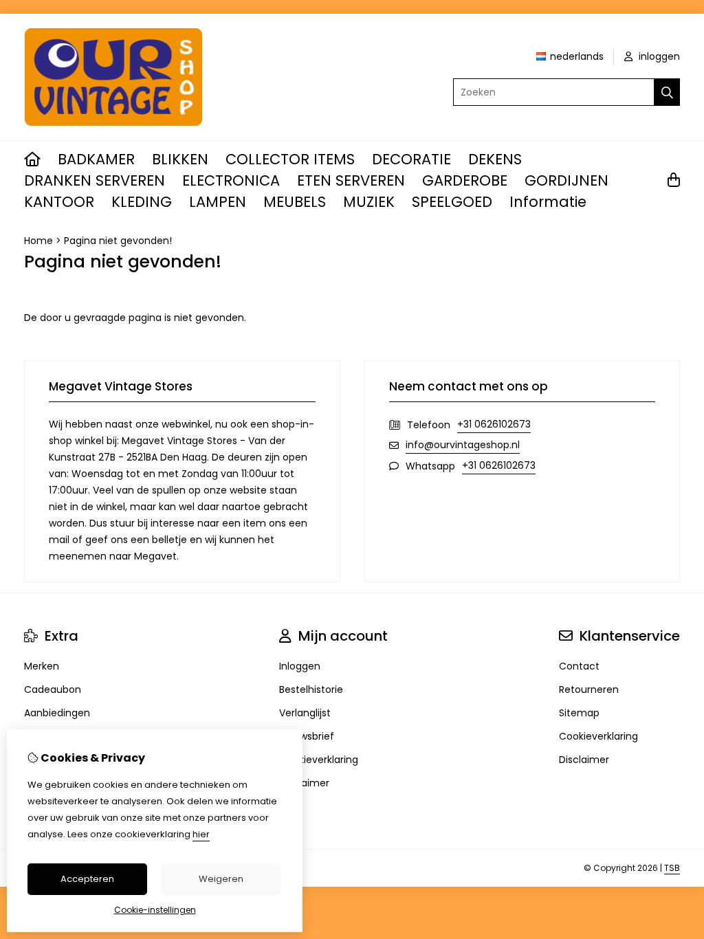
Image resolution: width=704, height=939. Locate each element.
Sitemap (579, 713)
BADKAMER (96, 159)
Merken (41, 666)
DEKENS (495, 159)
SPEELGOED (452, 202)
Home (38, 240)
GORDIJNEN (566, 180)
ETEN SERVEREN (351, 180)
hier (201, 834)
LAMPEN (217, 202)
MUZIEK (369, 202)
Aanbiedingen (57, 713)
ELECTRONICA (231, 180)
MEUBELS (294, 202)
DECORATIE (411, 159)
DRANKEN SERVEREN (94, 180)
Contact (579, 666)
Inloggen (299, 666)
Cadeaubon (52, 689)
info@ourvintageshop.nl (463, 445)
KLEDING (141, 202)
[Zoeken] (667, 92)
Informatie (547, 202)
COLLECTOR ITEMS (290, 159)
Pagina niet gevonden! (118, 240)
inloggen (658, 56)
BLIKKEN (180, 159)
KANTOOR (59, 202)
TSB (672, 868)
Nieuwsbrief (306, 736)
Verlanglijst (305, 713)
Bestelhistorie (311, 689)
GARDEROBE (464, 180)
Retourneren (589, 689)
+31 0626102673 (494, 424)
